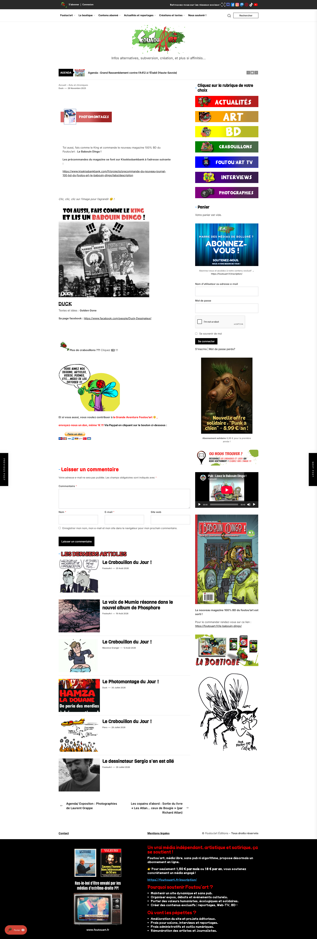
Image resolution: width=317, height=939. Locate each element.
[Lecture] (199, 504)
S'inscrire (201, 349)
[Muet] (248, 504)
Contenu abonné (108, 15)
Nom (62, 512)
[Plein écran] (254, 504)
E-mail (109, 512)
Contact (64, 833)
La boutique (86, 15)
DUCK (65, 303)
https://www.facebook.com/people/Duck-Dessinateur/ (117, 318)
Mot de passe (203, 300)
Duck (61, 88)
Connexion (87, 4)
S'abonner (74, 4)
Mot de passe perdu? (222, 349)
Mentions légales (158, 833)
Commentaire (68, 486)
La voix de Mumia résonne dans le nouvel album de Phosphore (137, 605)
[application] (226, 490)
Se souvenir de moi (210, 333)
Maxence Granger (110, 648)
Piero (104, 727)
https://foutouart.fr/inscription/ (226, 273)
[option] (161, 72)
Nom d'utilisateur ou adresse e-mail (216, 283)
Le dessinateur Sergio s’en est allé (138, 761)
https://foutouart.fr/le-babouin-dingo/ (218, 626)
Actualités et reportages (138, 15)
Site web (156, 512)
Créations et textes (170, 15)
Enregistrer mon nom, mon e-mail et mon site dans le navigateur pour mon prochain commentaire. (119, 528)
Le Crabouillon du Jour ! (127, 562)
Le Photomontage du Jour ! (130, 682)
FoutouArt (107, 568)
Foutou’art (66, 15)
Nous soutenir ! (197, 15)
